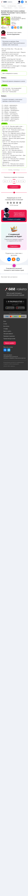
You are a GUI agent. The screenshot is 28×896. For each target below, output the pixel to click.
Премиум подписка (9, 336)
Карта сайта (7, 331)
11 (9, 181)
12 (14, 181)
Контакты (6, 326)
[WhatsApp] (21, 27)
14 (23, 181)
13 (18, 181)
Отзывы (5, 328)
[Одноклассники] (15, 27)
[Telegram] (18, 27)
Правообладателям (9, 338)
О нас (5, 323)
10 (5, 181)
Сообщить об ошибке (14, 219)
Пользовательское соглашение (10, 356)
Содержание (14, 187)
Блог (4, 321)
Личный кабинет (8, 333)
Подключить (14, 246)
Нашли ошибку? (9, 343)
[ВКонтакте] (12, 27)
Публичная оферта (7, 355)
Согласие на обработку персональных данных (14, 358)
